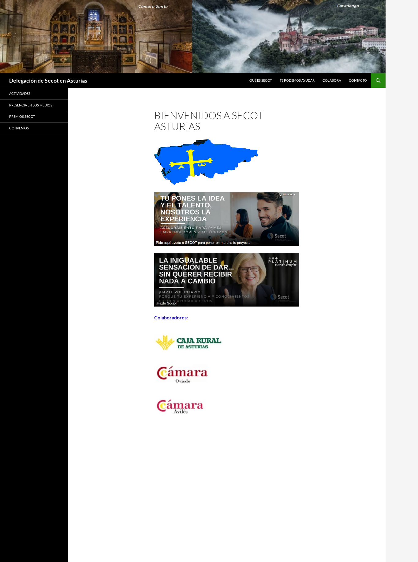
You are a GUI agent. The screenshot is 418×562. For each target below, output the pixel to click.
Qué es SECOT (260, 80)
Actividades (19, 93)
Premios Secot (22, 116)
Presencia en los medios (30, 105)
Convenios (19, 128)
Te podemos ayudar (297, 80)
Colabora (332, 80)
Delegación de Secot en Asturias (48, 80)
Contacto (358, 80)
